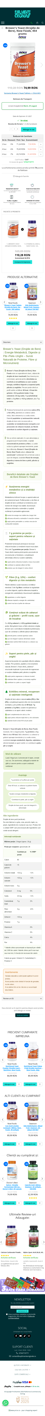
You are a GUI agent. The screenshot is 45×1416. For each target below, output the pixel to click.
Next (41, 65)
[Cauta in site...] (42, 23)
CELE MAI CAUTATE (22, 1370)
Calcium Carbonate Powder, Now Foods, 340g (18, 1252)
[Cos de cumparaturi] (37, 23)
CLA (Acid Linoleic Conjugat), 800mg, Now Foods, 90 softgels (12, 1128)
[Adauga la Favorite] (12, 328)
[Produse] (3, 23)
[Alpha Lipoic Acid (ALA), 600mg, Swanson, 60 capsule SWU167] (33, 1236)
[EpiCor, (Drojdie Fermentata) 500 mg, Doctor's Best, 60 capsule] (12, 1170)
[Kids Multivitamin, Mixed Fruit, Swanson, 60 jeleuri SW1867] (32, 291)
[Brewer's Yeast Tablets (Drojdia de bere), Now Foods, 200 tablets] (13, 291)
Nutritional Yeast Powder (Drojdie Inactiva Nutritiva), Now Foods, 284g (12, 1068)
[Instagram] (29, 1336)
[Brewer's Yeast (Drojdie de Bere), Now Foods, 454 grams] (22, 63)
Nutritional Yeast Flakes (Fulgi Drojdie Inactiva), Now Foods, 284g (33, 1068)
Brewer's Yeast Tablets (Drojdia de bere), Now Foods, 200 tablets (13, 307)
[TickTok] (25, 1336)
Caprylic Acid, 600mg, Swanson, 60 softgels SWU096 (33, 1187)
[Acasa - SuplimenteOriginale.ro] (22, 14)
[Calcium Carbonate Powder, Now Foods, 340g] (11, 1236)
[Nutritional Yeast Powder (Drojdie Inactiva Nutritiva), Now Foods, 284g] (12, 1051)
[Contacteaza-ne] (31, 23)
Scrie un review (22, 1015)
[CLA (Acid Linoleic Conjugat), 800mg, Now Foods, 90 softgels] (12, 1111)
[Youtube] (20, 1336)
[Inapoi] (1, 28)
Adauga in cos (28, 129)
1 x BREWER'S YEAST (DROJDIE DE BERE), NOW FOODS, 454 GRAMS (13, 245)
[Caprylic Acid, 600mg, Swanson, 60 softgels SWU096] (33, 1170)
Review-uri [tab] (8, 998)
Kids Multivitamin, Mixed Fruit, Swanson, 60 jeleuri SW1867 (32, 307)
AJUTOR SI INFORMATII (22, 1365)
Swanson (32, 303)
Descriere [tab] (6, 342)
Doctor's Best (12, 1182)
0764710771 (24, 1353)
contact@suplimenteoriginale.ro (24, 1356)
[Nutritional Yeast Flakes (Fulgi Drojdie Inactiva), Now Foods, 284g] (33, 1051)
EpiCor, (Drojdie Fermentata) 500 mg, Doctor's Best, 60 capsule (12, 1187)
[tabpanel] (22, 63)
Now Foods (13, 303)
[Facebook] (16, 1336)
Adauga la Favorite (22, 176)
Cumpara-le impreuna (22, 262)
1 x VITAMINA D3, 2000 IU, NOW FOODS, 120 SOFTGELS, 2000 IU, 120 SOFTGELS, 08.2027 (32, 245)
